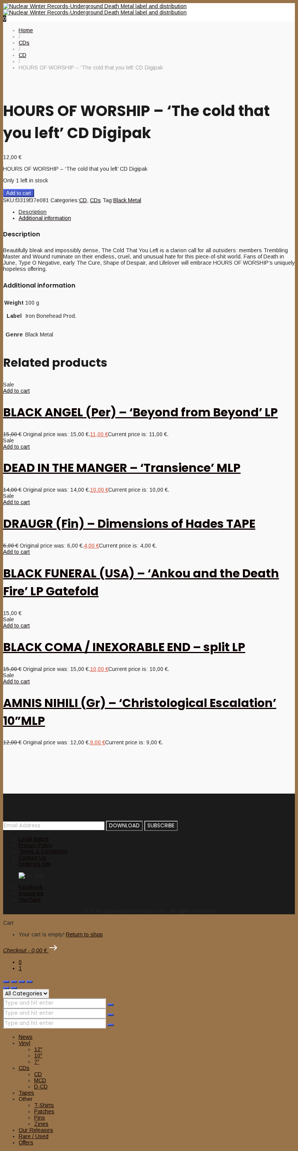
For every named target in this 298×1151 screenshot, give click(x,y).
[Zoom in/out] (6, 982)
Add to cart (18, 193)
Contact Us (32, 858)
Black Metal (127, 200)
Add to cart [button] (16, 391)
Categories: (64, 200)
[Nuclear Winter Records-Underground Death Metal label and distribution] (95, 9)
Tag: (107, 200)
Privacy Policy (35, 845)
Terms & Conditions (43, 851)
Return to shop (84, 934)
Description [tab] (33, 212)
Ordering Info (35, 864)
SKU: (9, 200)
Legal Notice (34, 839)
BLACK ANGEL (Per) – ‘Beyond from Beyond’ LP (140, 412)
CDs (95, 200)
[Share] (22, 982)
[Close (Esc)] (29, 982)
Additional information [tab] (45, 218)
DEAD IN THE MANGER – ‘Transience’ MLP (122, 467)
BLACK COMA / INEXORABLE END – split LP (124, 647)
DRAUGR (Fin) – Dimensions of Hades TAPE (129, 523)
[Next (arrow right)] (14, 988)
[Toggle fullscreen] (14, 982)
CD (83, 200)
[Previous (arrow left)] (6, 988)
